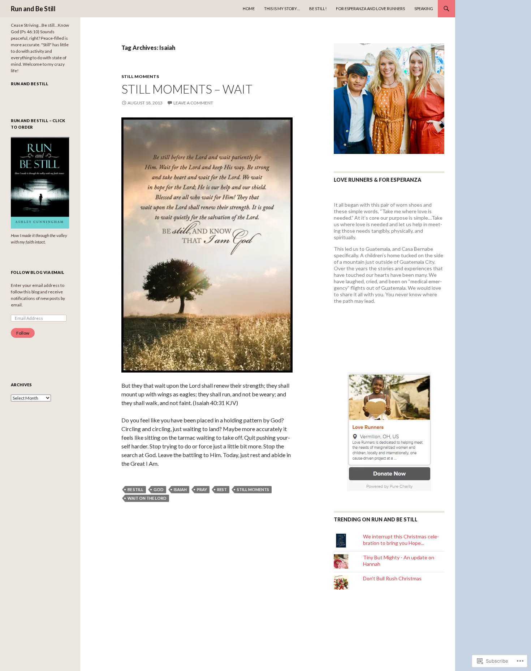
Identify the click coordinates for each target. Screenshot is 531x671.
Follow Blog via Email (37, 272)
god (159, 489)
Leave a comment (193, 103)
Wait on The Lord (147, 498)
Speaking (423, 8)
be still (135, 489)
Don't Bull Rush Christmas (392, 578)
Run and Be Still (33, 9)
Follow (22, 333)
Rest (222, 489)
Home (249, 8)
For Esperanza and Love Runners (370, 8)
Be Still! (318, 8)
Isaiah (180, 489)
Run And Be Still (29, 83)
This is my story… (282, 8)
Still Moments (140, 76)
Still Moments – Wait (186, 89)
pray (202, 489)
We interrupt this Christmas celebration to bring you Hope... (401, 539)
